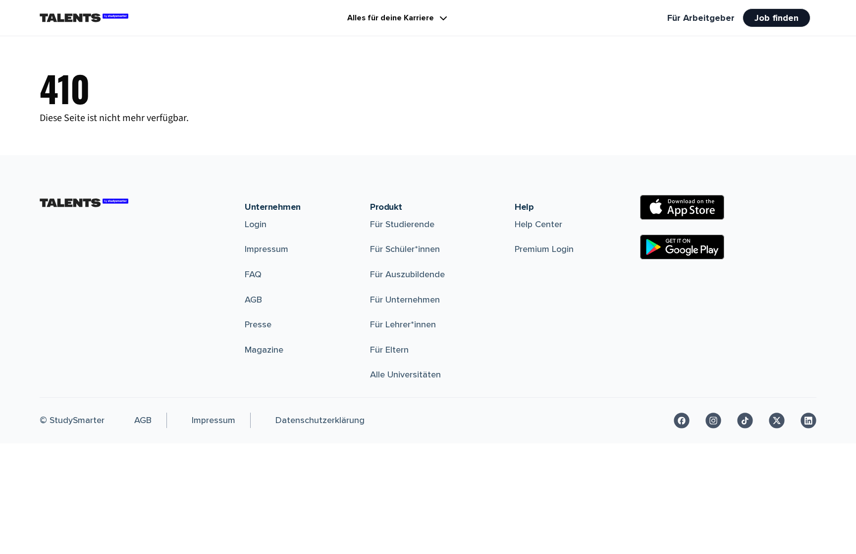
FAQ (253, 274)
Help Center (538, 224)
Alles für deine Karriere (390, 18)
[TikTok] (745, 421)
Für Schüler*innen (405, 249)
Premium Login (544, 249)
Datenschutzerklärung (320, 420)
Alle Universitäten (405, 374)
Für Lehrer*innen (403, 324)
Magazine (264, 349)
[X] (777, 421)
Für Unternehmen (405, 299)
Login (256, 224)
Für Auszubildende (407, 274)
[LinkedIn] (808, 421)
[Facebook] (682, 421)
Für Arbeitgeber (701, 17)
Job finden (776, 17)
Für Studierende (402, 224)
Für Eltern (389, 349)
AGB (253, 299)
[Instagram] (713, 421)
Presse (258, 324)
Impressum (266, 249)
